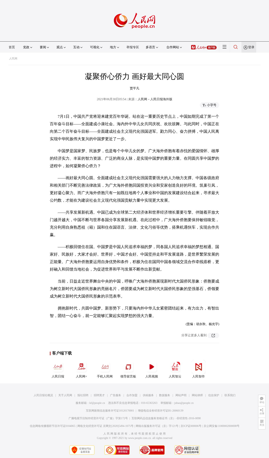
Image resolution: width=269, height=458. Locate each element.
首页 (12, 47)
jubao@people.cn (184, 402)
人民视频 (151, 376)
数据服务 (164, 395)
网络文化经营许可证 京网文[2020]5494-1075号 (105, 426)
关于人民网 (65, 395)
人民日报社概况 (43, 395)
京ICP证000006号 (191, 426)
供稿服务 (148, 395)
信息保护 (213, 395)
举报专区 (132, 47)
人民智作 (198, 376)
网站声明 (180, 395)
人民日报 (58, 376)
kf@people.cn (97, 402)
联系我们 (230, 395)
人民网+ (81, 376)
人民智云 (175, 376)
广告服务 (115, 395)
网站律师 (197, 395)
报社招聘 (82, 395)
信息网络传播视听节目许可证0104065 (52, 426)
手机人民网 (105, 376)
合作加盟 (131, 395)
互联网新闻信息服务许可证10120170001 (110, 410)
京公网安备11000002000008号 (221, 426)
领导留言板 (128, 376)
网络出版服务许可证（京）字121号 (157, 426)
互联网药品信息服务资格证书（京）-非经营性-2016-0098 (166, 418)
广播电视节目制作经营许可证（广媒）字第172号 (98, 418)
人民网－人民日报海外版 (155, 99)
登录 (251, 47)
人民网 (13, 58)
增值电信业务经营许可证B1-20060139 (160, 410)
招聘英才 (99, 395)
